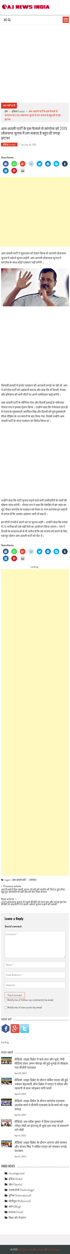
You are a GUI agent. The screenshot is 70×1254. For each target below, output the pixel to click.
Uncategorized (16, 1173)
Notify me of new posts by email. (25, 1007)
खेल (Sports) (15, 1184)
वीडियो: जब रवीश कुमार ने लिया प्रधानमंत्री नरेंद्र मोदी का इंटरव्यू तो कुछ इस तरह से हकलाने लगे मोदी (42, 1126)
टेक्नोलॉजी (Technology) (21, 1190)
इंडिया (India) (18, 111)
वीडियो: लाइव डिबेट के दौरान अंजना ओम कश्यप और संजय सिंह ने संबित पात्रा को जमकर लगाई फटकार (41, 1146)
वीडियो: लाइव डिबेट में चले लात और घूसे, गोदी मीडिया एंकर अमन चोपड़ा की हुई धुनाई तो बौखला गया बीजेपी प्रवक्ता (41, 1063)
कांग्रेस (33, 879)
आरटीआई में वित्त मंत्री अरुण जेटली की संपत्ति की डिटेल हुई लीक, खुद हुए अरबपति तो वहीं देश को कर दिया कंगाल (33, 891)
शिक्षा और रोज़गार (17, 1217)
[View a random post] (5, 20)
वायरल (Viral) (16, 1212)
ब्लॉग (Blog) (15, 1206)
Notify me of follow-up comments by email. (31, 1000)
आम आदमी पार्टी (18, 879)
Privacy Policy (53, 1249)
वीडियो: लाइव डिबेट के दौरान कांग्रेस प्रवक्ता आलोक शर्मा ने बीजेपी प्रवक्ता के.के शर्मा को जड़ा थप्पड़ (41, 1105)
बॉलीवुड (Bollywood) (20, 1201)
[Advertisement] (35, 63)
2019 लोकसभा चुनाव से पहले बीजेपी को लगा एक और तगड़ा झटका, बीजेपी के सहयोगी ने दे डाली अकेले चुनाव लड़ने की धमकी (34, 903)
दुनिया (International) (20, 1195)
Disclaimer (40, 1249)
